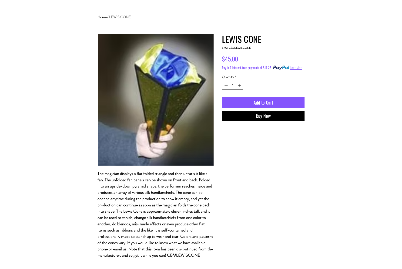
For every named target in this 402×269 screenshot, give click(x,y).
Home (102, 17)
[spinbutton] (232, 85)
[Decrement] (225, 85)
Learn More (296, 67)
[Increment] (240, 85)
